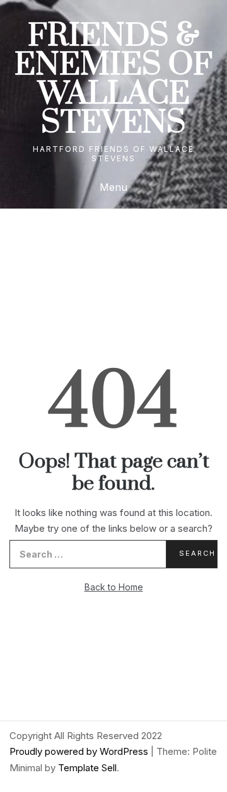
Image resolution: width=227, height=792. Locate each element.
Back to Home (113, 587)
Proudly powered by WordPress (80, 751)
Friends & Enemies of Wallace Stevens (113, 80)
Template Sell (87, 768)
